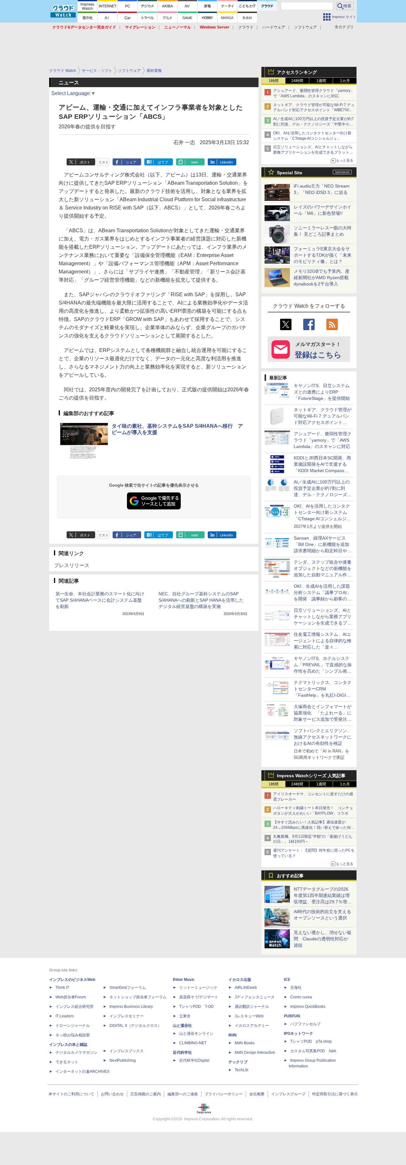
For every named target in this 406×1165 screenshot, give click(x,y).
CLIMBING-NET (192, 1043)
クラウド (245, 27)
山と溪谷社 (182, 1025)
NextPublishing (122, 1060)
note (194, 162)
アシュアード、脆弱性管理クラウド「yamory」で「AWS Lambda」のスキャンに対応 (322, 440)
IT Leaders (65, 1016)
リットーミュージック (198, 987)
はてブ (163, 162)
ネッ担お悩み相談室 (73, 1035)
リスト (103, 162)
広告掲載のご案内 (145, 1094)
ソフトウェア (305, 27)
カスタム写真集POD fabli (313, 1051)
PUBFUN (292, 1016)
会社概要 (257, 1094)
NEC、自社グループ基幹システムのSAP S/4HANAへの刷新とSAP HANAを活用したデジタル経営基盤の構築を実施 (201, 600)
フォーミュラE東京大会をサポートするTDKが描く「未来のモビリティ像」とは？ (322, 255)
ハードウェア (273, 27)
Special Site (289, 172)
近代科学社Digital (194, 1060)
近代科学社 (182, 1052)
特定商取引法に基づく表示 (335, 1094)
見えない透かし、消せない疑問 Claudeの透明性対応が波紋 (322, 939)
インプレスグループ (288, 1094)
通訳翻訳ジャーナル (252, 1006)
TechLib (241, 1070)
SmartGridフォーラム (127, 987)
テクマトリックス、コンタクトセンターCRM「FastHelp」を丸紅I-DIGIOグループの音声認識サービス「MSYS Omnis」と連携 (322, 695)
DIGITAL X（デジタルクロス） (135, 1025)
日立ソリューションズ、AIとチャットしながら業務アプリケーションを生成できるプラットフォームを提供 (313, 152)
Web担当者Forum (71, 997)
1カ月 (345, 81)
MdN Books (245, 1043)
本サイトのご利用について (71, 1094)
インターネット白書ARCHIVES (82, 1071)
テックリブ (237, 1062)
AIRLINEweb (246, 987)
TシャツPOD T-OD (196, 1006)
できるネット (67, 1062)
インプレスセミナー (126, 1016)
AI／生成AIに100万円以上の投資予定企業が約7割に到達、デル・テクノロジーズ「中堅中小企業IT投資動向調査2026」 (313, 124)
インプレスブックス (126, 1051)
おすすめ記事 (290, 875)
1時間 (273, 81)
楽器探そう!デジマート (198, 997)
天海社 (296, 987)
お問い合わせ (112, 1094)
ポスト (85, 162)
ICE (287, 979)
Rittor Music (184, 979)
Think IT (62, 987)
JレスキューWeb (249, 1016)
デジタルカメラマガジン (76, 1052)
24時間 (297, 81)
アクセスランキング (297, 72)
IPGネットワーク (298, 1033)
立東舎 (185, 1016)
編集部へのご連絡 (182, 1094)
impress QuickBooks (307, 1006)
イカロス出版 (239, 979)
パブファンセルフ (305, 1024)
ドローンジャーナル (73, 1025)
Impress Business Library (131, 1006)
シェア (131, 162)
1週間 (321, 81)
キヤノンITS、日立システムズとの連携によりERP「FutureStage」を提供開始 (322, 392)
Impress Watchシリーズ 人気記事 (311, 775)
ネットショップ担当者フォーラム (138, 997)
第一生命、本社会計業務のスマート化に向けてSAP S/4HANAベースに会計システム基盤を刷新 (100, 600)
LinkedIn (226, 162)
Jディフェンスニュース (255, 997)
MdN (232, 1035)
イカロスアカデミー (252, 1025)
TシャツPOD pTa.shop (311, 1041)
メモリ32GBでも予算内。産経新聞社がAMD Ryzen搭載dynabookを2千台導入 (322, 277)
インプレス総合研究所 (75, 1006)
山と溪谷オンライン (196, 1033)
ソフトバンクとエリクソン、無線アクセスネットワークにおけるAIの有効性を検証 (322, 737)
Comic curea (301, 997)
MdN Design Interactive (255, 1052)
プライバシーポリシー (224, 1094)
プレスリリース (71, 565)
